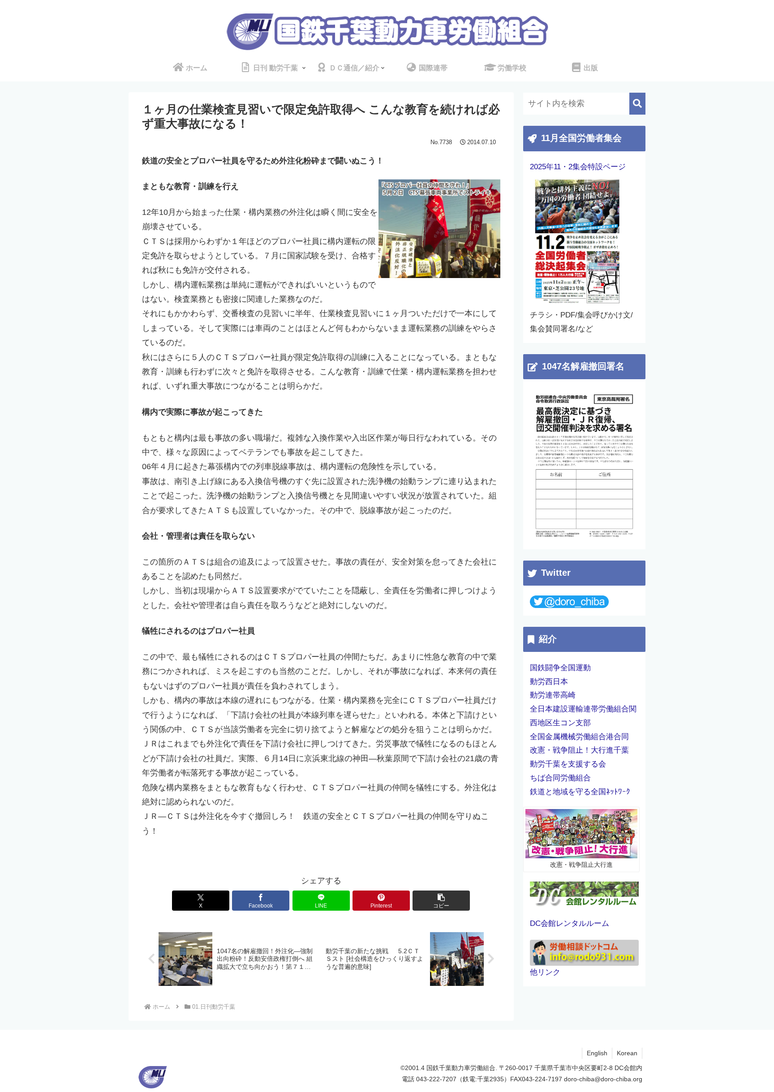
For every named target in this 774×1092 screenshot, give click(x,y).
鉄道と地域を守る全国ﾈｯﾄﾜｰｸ (580, 792)
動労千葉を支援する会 (568, 764)
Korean (627, 1053)
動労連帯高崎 (553, 695)
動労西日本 (549, 681)
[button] (441, 901)
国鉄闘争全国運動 (560, 668)
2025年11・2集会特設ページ (578, 167)
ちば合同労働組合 (560, 778)
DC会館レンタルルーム (569, 923)
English (597, 1053)
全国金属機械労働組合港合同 (579, 736)
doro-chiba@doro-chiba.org (603, 1079)
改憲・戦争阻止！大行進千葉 (579, 750)
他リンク (545, 972)
